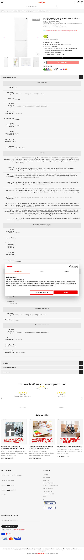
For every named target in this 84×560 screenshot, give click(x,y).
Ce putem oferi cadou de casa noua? (69, 447)
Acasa (3, 11)
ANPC (44, 497)
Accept (65, 292)
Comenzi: (8, 485)
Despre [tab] (67, 271)
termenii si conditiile (19, 530)
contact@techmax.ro (8, 480)
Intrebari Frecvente (48, 483)
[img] (42, 387)
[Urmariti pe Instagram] (5, 495)
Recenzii (45, 475)
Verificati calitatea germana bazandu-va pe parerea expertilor (12, 447)
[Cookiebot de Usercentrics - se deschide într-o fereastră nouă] (70, 266)
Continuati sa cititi (7, 458)
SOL (44, 499)
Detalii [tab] (42, 271)
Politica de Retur (47, 491)
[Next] (38, 37)
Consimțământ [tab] (17, 271)
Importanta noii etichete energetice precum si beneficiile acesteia (41, 447)
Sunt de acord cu (14, 530)
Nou (63, 58)
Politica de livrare (48, 488)
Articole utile (46, 477)
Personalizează (41, 292)
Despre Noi (46, 480)
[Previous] (4, 37)
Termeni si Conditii (48, 494)
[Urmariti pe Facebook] (2, 495)
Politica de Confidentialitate (51, 486)
